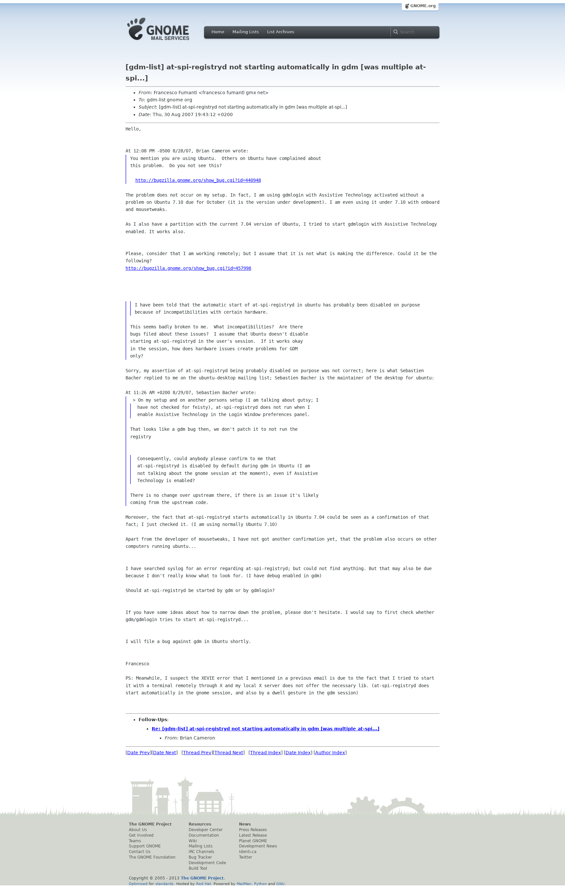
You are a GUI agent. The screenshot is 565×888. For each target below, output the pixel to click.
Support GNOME (145, 846)
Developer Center (206, 829)
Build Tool (198, 868)
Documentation (204, 835)
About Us (138, 829)
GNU (280, 884)
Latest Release (253, 835)
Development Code (207, 863)
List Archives (280, 31)
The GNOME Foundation (152, 857)
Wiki (193, 841)
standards (164, 884)
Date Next (164, 752)
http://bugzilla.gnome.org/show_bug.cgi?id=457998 (188, 268)
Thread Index (265, 752)
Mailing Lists (245, 31)
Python (260, 884)
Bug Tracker (200, 857)
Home (218, 31)
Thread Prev (197, 752)
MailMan (244, 884)
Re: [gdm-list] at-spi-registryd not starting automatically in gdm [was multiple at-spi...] (265, 728)
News (245, 824)
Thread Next (228, 752)
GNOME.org (423, 6)
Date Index (298, 752)
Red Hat (203, 884)
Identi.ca (247, 851)
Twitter (245, 857)
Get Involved (141, 835)
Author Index (330, 752)
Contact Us (139, 851)
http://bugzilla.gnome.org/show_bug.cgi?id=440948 (198, 180)
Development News (258, 846)
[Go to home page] (168, 42)
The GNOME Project (150, 824)
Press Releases (253, 829)
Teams (135, 841)
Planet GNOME (253, 841)
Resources (200, 824)
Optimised (138, 884)
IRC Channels (201, 851)
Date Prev (138, 752)
